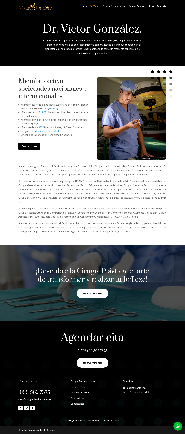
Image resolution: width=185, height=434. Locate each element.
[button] (177, 426)
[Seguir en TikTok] (26, 408)
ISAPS (47, 119)
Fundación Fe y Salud (47, 131)
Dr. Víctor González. (81, 392)
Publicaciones (78, 398)
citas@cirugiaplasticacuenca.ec (34, 399)
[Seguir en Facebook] (32, 408)
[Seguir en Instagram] (20, 408)
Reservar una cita (92, 293)
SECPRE (53, 108)
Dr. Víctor (94, 6)
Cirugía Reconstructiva (114, 6)
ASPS (39, 127)
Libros (151, 6)
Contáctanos (77, 403)
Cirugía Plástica (137, 6)
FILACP (42, 112)
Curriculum (29, 146)
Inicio (84, 6)
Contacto (161, 6)
